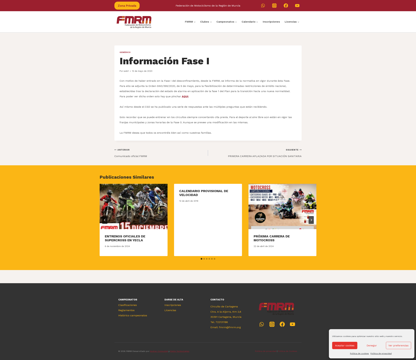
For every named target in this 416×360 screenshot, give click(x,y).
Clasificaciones (127, 305)
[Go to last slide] (104, 220)
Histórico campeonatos (132, 315)
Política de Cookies (288, 351)
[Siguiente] (311, 220)
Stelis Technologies (179, 351)
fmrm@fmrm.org (230, 327)
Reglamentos (126, 310)
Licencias (170, 310)
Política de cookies (359, 353)
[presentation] (134, 206)
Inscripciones (271, 21)
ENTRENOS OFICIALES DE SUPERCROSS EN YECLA (125, 238)
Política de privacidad (381, 353)
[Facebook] (286, 5)
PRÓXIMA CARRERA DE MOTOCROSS (272, 238)
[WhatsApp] (263, 5)
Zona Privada (127, 5)
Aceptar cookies (344, 345)
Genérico (125, 52)
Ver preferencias (398, 345)
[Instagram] (274, 5)
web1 (126, 71)
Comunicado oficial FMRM (130, 153)
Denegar (372, 345)
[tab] (201, 259)
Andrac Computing (159, 351)
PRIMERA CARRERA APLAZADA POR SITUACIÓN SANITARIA (265, 153)
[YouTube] (297, 5)
